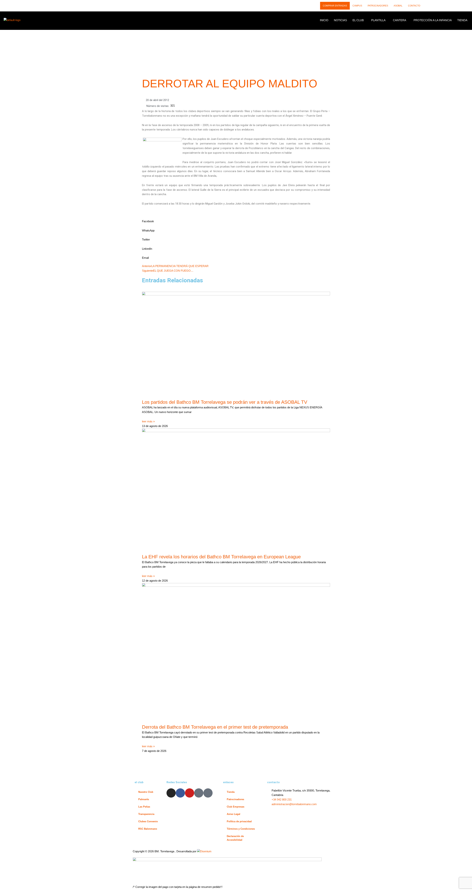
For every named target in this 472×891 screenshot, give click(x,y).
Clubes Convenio (148, 821)
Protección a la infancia (433, 20)
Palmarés (143, 799)
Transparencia (146, 814)
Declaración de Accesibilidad (235, 838)
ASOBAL (398, 5)
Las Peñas (144, 806)
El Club (358, 20)
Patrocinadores (378, 5)
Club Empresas (235, 806)
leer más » (148, 421)
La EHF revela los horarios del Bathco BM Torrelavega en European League (221, 556)
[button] (359, 20)
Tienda (462, 20)
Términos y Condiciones (241, 828)
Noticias (340, 20)
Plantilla (378, 20)
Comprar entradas (335, 5)
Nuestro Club (145, 792)
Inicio (324, 20)
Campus (357, 5)
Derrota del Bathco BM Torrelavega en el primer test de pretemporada (215, 727)
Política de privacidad (239, 821)
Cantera (399, 20)
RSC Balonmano (147, 828)
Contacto (414, 5)
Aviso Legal (233, 814)
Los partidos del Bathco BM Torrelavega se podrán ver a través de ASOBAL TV (224, 402)
